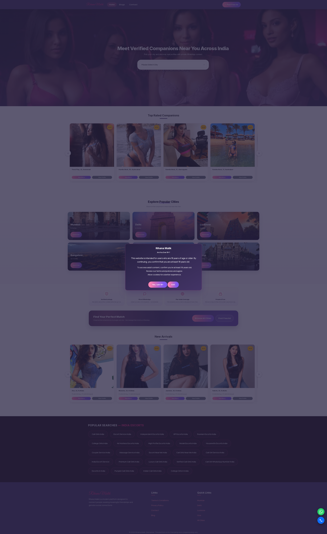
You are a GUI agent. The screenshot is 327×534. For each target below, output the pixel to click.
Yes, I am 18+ (157, 284)
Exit (173, 284)
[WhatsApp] (320, 511)
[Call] (320, 520)
